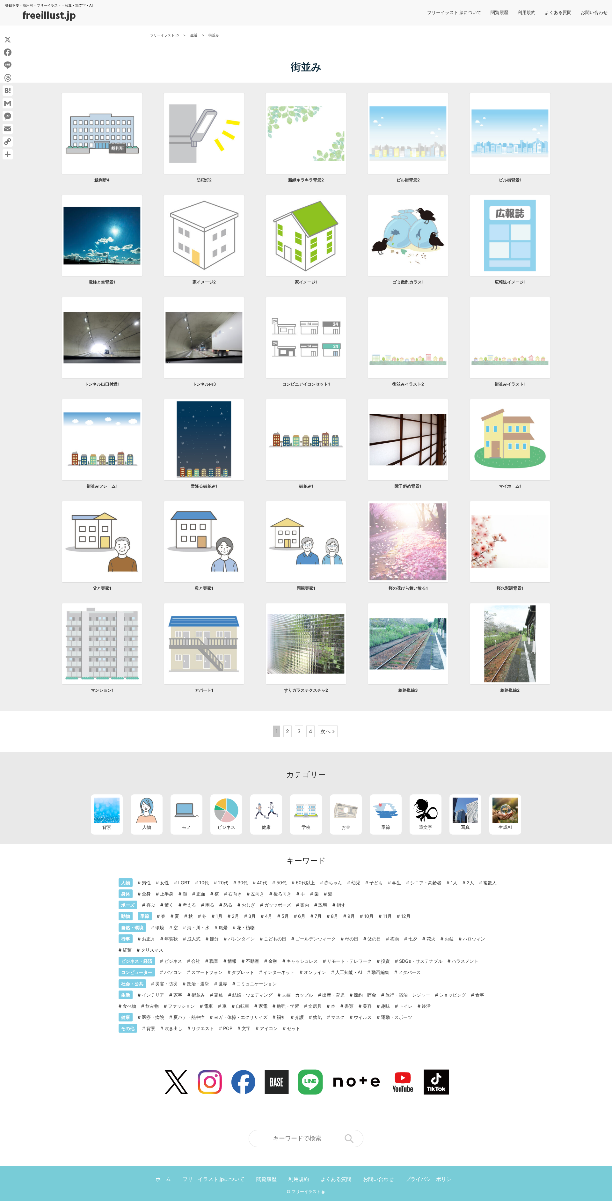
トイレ (405, 1006)
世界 (222, 983)
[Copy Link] (7, 141)
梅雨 (394, 938)
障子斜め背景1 (408, 486)
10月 (369, 916)
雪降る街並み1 (204, 486)
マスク (338, 1017)
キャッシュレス (302, 961)
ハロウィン (474, 938)
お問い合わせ (594, 12)
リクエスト (203, 1028)
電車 (208, 1006)
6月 (301, 916)
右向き (235, 893)
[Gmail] (7, 103)
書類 (349, 1006)
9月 (351, 916)
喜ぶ (150, 905)
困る (209, 905)
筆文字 (425, 827)
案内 (304, 905)
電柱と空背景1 (102, 282)
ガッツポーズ (277, 905)
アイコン (269, 1028)
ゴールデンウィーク (315, 938)
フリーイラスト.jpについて (454, 12)
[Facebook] (7, 52)
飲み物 (152, 1006)
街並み (198, 995)
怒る (227, 905)
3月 (252, 916)
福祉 (281, 1017)
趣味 (385, 1006)
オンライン (315, 972)
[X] (7, 39)
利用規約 (527, 12)
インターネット (279, 972)
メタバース (409, 972)
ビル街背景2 (408, 180)
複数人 (490, 882)
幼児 (355, 882)
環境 (159, 927)
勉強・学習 (288, 1006)
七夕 (412, 938)
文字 (246, 1028)
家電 (263, 1006)
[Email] (7, 128)
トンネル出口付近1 (102, 384)
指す (341, 905)
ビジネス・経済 (136, 961)
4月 (268, 916)
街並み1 (306, 486)
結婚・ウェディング (252, 995)
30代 (242, 882)
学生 (396, 882)
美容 (367, 1006)
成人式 (193, 938)
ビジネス (226, 827)
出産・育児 (333, 995)
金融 (272, 961)
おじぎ (248, 905)
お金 (345, 827)
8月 (334, 916)
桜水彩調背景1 (510, 588)
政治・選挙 (198, 983)
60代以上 (305, 882)
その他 (128, 1028)
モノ (186, 827)
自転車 (242, 1006)
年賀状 (171, 938)
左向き (257, 893)
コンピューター (136, 972)
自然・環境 (132, 927)
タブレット (243, 972)
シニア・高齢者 (425, 882)
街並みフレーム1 (102, 486)
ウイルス (363, 1017)
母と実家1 (204, 588)
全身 (146, 893)
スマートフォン (206, 972)
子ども (376, 882)
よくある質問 (558, 12)
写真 (465, 827)
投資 (385, 961)
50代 (281, 882)
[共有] (7, 154)
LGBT (184, 882)
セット (293, 1028)
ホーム (163, 1179)
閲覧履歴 (499, 12)
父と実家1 (102, 588)
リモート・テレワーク (349, 961)
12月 (406, 916)
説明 (322, 905)
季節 (385, 827)
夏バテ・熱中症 (189, 1017)
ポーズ (128, 905)
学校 (306, 827)
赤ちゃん (333, 882)
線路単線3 (408, 690)
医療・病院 (153, 1017)
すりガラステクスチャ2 (306, 690)
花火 (430, 938)
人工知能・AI (348, 972)
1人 (454, 882)
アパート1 (204, 690)
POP (227, 1028)
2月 (235, 916)
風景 (223, 927)
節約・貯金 (365, 995)
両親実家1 (306, 588)
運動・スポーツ (396, 1017)
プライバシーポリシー (430, 1179)
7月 (318, 916)
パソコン (173, 972)
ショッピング (452, 995)
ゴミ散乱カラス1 (408, 282)
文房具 (315, 1006)
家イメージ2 (204, 282)
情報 (232, 961)
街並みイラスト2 (408, 384)
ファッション (181, 1006)
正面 (200, 893)
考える (189, 905)
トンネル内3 (204, 384)
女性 (164, 882)
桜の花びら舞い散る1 (408, 588)
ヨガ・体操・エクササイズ (240, 1017)
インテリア (153, 995)
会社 (195, 961)
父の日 (374, 938)
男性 (146, 882)
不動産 (252, 961)
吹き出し (173, 1028)
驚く (168, 905)
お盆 (449, 938)
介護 (299, 1017)
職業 (213, 961)
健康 (266, 827)
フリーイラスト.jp (308, 1191)
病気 (317, 1017)
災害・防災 (166, 983)
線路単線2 (510, 690)
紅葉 (127, 950)
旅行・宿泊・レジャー (407, 995)
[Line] (7, 65)
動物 (125, 916)
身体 (125, 893)
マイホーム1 (510, 486)
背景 (106, 827)
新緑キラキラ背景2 (306, 180)
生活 (125, 995)
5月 (285, 916)
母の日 (351, 938)
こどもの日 (275, 938)
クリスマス (152, 950)
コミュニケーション (257, 983)
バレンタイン (241, 938)
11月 (387, 916)
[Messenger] (7, 116)
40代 (262, 882)
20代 (223, 882)
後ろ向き (282, 893)
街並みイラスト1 (510, 384)
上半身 (166, 893)
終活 (426, 1006)
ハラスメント (465, 961)
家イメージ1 (306, 282)
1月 (219, 916)
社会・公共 (132, 983)
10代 (204, 882)
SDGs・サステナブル (420, 961)
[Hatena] (7, 90)
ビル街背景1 (510, 180)
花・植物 (246, 927)
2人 (470, 882)
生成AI (505, 827)
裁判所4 (102, 180)
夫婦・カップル (297, 995)
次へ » (327, 731)
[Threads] (7, 77)
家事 (177, 995)
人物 (146, 827)
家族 (218, 995)
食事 (479, 995)
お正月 (148, 938)
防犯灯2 (204, 180)
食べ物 (129, 1006)
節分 (214, 938)
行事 (125, 938)
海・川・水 (198, 927)
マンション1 (102, 690)
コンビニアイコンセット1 (306, 384)
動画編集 (380, 972)
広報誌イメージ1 (510, 282)
